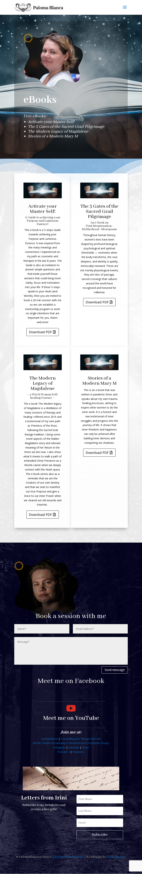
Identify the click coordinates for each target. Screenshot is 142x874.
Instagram (59, 747)
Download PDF (40, 332)
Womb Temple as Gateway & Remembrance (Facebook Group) (71, 743)
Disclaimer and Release (68, 857)
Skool (85, 747)
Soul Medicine (49, 738)
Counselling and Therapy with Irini (81, 738)
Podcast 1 (64, 752)
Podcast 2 (78, 752)
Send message (115, 670)
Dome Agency (116, 857)
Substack (73, 747)
